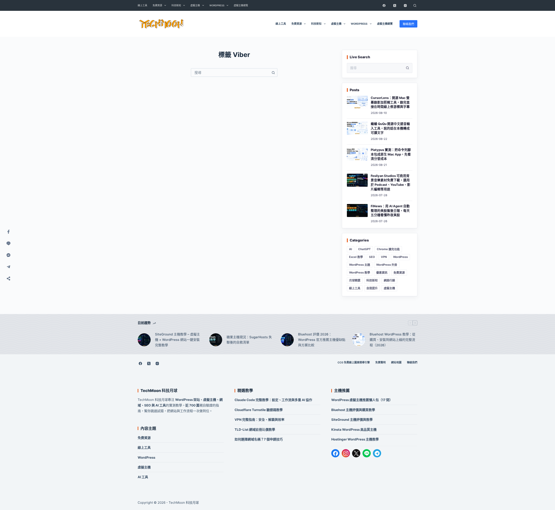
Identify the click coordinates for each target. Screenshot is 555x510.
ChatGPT (364, 249)
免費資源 (157, 5)
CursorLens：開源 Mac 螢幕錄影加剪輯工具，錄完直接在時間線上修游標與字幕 (390, 102)
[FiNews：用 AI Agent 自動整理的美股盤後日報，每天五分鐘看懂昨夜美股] (357, 210)
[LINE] (366, 453)
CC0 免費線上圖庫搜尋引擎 (354, 362)
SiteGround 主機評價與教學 (352, 420)
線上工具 (142, 5)
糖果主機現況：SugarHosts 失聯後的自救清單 (249, 340)
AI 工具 (143, 477)
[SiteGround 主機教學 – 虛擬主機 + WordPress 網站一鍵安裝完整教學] (144, 339)
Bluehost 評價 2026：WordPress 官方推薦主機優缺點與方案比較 (321, 339)
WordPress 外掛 (386, 264)
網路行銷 (389, 280)
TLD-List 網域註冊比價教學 (255, 429)
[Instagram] (405, 5)
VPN (384, 257)
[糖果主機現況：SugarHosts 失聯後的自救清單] (215, 339)
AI (350, 249)
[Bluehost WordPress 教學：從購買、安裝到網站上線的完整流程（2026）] (358, 339)
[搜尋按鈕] (273, 72)
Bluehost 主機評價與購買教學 (353, 410)
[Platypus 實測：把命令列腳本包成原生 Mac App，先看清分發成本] (357, 154)
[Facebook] (384, 5)
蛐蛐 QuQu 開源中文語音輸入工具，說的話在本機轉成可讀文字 (390, 128)
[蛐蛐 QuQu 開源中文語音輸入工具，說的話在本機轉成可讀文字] (357, 128)
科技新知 (176, 5)
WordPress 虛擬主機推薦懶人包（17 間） (362, 400)
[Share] (8, 278)
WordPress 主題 (359, 264)
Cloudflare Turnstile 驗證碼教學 (259, 410)
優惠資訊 (381, 272)
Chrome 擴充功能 (388, 249)
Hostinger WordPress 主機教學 (355, 439)
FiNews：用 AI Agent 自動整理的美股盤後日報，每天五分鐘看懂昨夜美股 (390, 210)
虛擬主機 (195, 5)
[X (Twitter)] (394, 5)
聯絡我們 (408, 24)
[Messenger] (8, 255)
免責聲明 (380, 362)
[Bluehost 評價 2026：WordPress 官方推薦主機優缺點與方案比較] (287, 339)
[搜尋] (414, 5)
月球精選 (354, 280)
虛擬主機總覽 (241, 5)
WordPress (216, 5)
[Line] (8, 243)
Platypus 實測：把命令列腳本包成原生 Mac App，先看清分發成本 (391, 154)
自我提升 (372, 288)
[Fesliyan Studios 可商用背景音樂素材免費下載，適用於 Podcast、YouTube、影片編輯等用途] (357, 180)
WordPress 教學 (359, 272)
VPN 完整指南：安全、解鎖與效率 (259, 420)
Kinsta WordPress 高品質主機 (354, 429)
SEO (372, 257)
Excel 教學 (356, 257)
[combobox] (230, 72)
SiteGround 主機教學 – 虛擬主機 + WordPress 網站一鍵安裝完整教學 (177, 339)
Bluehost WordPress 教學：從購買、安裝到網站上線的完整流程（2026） (392, 339)
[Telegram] (377, 453)
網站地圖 (396, 362)
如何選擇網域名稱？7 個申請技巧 (259, 439)
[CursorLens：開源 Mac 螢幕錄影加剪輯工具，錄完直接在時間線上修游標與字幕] (357, 102)
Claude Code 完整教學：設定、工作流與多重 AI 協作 (273, 400)
